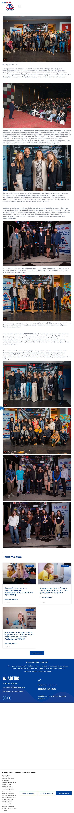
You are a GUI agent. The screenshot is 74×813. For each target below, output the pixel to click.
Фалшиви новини (30, 671)
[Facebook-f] (4, 698)
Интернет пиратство (17, 666)
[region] (37, 791)
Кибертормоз (33, 666)
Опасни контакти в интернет (24, 669)
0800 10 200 (47, 689)
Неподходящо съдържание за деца (54, 666)
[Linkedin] (9, 698)
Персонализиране (28, 793)
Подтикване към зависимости (51, 669)
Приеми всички (64, 793)
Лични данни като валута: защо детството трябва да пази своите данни (54, 590)
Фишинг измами (45, 671)
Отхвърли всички (46, 793)
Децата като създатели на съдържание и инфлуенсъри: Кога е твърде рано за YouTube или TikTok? (19, 635)
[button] (19, 6)
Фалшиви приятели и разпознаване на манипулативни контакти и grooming (19, 591)
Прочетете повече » (11, 599)
